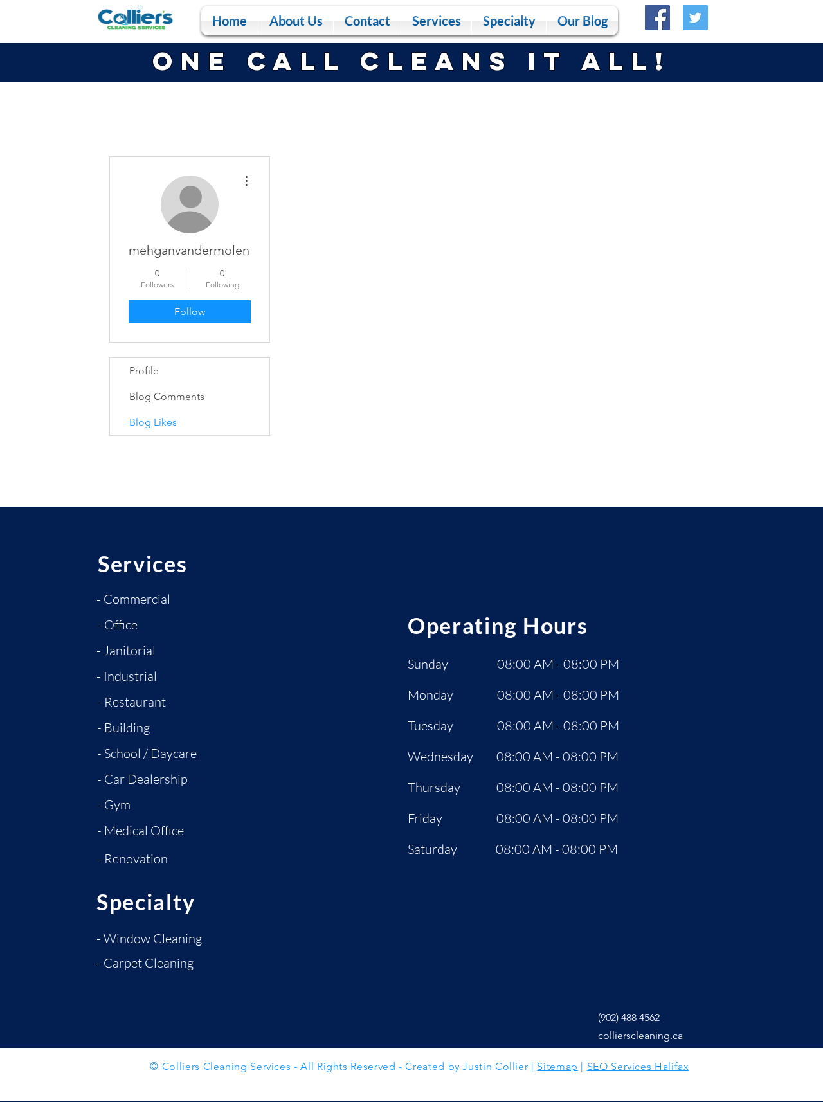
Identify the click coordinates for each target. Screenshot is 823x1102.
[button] (436, 20)
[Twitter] (695, 17)
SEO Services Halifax (638, 1066)
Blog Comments (166, 396)
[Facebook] (657, 17)
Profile (144, 371)
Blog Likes (153, 422)
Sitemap (557, 1066)
